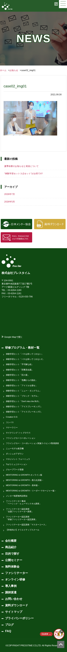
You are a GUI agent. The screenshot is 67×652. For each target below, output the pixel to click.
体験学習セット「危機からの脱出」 (21, 380)
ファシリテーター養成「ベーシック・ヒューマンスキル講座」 (23, 502)
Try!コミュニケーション (16, 464)
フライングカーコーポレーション (20, 438)
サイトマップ (13, 611)
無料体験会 (12, 566)
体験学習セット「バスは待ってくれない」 (24, 354)
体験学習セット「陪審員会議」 (19, 370)
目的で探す (12, 553)
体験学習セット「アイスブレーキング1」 (24, 406)
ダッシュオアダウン (15, 454)
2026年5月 (9, 201)
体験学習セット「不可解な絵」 (19, 364)
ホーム (3, 70)
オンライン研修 (15, 579)
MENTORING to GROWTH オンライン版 (24, 475)
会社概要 (11, 540)
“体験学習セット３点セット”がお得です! (23, 173)
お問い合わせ (13, 598)
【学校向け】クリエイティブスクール (22, 530)
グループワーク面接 (15, 469)
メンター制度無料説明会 (17, 496)
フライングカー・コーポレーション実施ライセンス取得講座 (32, 443)
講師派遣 (11, 592)
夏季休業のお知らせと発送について (21, 166)
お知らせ (13, 70)
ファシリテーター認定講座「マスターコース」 (26, 525)
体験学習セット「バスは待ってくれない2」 (25, 359)
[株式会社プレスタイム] (7, 6)
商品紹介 (11, 547)
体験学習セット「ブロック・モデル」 (22, 396)
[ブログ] (56, 4)
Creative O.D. (12, 417)
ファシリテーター (16, 572)
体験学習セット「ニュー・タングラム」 (23, 391)
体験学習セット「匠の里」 (17, 375)
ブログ (9, 624)
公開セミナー (13, 560)
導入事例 (11, 585)
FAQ (8, 631)
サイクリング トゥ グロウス (18, 433)
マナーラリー (12, 427)
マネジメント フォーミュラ (18, 459)
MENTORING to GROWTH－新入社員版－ (25, 480)
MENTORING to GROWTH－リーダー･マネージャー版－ (31, 491)
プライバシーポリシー (19, 618)
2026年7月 (9, 194)
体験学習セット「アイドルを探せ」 (21, 385)
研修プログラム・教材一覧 (22, 347)
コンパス (10, 422)
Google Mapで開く (13, 337)
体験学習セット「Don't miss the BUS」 (23, 401)
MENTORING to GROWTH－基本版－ (23, 485)
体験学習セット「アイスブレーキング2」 (24, 412)
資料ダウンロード (16, 605)
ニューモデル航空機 (15, 448)
